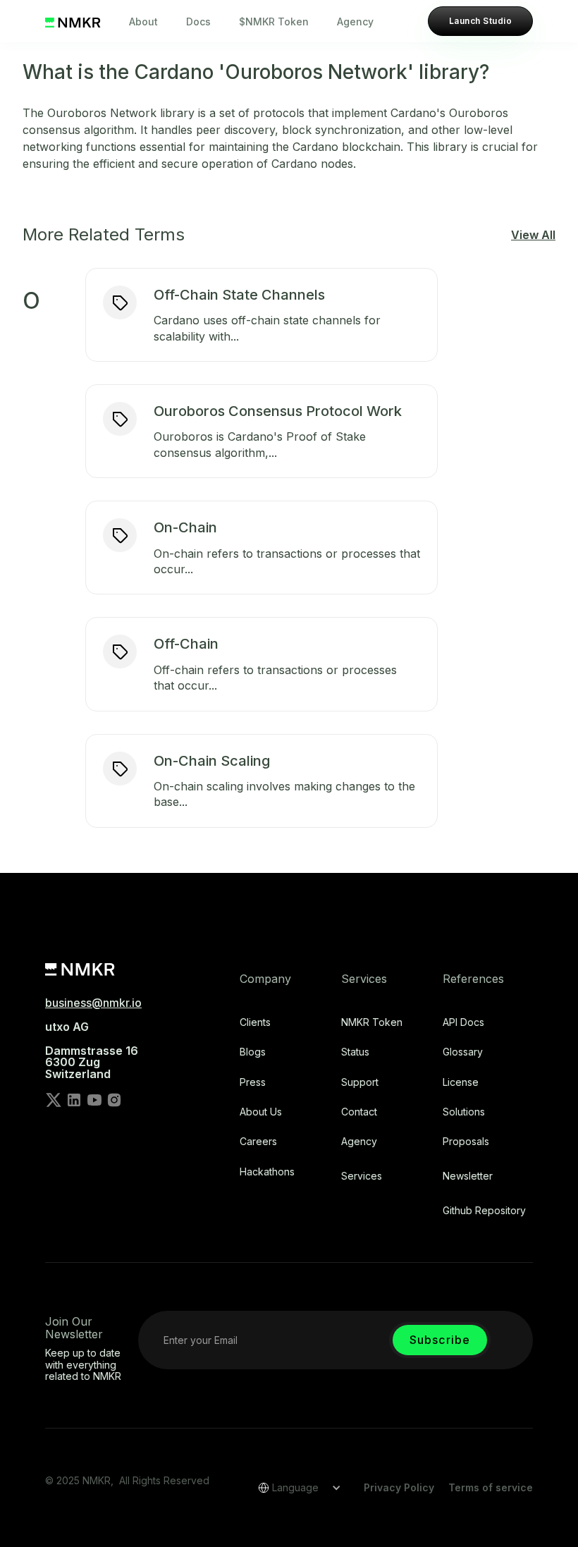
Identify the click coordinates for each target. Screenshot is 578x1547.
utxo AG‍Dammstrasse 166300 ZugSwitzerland (91, 1050)
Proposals (466, 1141)
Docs (198, 21)
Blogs (253, 1052)
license (461, 1082)
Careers (258, 1141)
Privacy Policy (399, 1487)
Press (253, 1082)
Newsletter (468, 1176)
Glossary (463, 1052)
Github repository (484, 1210)
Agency (355, 21)
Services (361, 1176)
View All (533, 234)
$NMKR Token (274, 21)
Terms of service (490, 1487)
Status (355, 1052)
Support (360, 1082)
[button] (294, 1488)
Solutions (464, 1112)
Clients (255, 1022)
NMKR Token (371, 1022)
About (143, 21)
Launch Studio (480, 21)
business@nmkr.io (93, 1003)
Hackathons (267, 1172)
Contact (359, 1112)
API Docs (463, 1022)
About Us (261, 1112)
